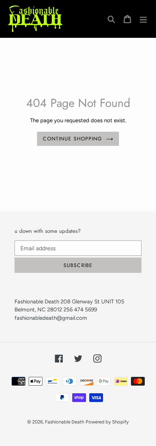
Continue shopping (72, 138)
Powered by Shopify (107, 422)
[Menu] (143, 19)
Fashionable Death (64, 422)
